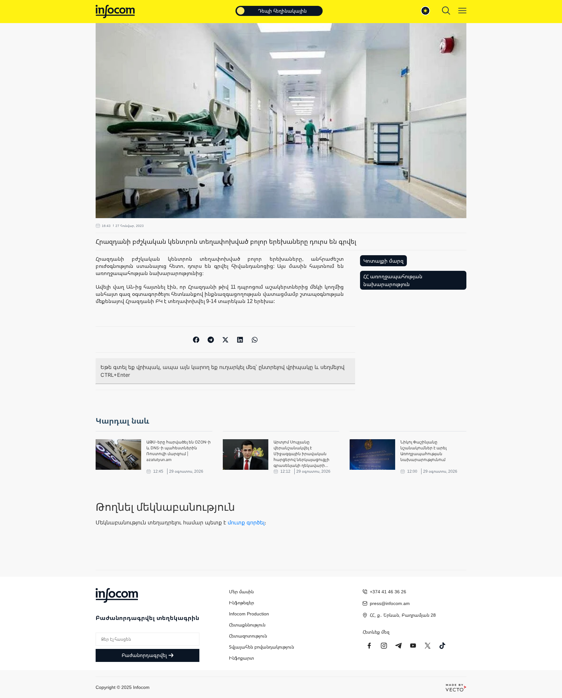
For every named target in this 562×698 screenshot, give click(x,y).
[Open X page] (427, 645)
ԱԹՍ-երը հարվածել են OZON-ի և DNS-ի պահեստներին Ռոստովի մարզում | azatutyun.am (178, 451)
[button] (196, 339)
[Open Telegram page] (398, 645)
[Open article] (118, 454)
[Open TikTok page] (442, 645)
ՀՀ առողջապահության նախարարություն (392, 280)
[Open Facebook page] (369, 645)
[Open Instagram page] (383, 645)
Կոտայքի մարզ (383, 260)
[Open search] (446, 11)
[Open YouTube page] (413, 645)
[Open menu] (462, 11)
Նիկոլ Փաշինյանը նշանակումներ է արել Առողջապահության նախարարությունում (423, 451)
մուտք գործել (246, 522)
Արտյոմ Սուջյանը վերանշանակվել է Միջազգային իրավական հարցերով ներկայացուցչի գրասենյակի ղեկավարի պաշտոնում (301, 454)
